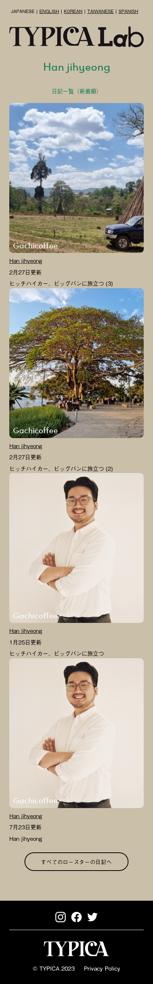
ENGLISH (49, 11)
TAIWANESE (100, 11)
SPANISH (128, 11)
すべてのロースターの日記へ (76, 861)
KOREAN (73, 11)
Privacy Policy (102, 968)
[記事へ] (76, 178)
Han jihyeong (25, 260)
